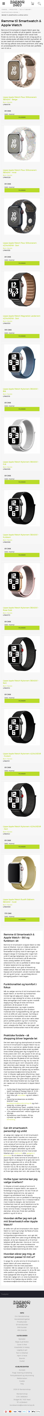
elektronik (18, 1153)
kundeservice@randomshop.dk (19, 1103)
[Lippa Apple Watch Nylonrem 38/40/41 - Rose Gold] (22, 584)
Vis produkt (22, 117)
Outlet (22, 1361)
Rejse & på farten (22, 1342)
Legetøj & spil (22, 1350)
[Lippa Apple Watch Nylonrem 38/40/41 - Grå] (22, 438)
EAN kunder (22, 1327)
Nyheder (22, 1339)
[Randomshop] (17, 3)
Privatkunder (22, 1322)
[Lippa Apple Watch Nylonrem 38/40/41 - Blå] (22, 365)
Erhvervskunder (22, 1325)
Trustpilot (4, 1294)
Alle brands (22, 1330)
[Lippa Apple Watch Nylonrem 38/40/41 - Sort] (22, 657)
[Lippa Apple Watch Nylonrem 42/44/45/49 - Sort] (22, 803)
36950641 (24, 1397)
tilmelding (11, 1119)
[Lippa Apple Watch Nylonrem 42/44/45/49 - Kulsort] (22, 730)
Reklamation (22, 1378)
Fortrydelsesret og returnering (22, 1375)
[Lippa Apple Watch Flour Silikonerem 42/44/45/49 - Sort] (22, 219)
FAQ (22, 1384)
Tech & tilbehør (22, 1353)
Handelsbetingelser (22, 1319)
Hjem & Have (22, 1356)
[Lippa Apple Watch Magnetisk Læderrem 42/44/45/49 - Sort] (22, 292)
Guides (22, 1381)
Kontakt (22, 1370)
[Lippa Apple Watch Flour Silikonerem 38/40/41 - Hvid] (22, 146)
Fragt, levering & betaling (22, 1373)
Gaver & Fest (22, 1345)
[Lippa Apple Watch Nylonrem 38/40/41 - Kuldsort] (22, 511)
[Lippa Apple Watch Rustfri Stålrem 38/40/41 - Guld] (22, 876)
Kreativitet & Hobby (22, 1347)
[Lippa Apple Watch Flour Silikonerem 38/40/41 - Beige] (22, 73)
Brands (22, 1358)
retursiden (22, 1095)
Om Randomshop (22, 1316)
